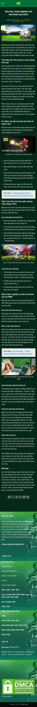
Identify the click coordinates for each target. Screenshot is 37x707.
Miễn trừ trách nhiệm (9, 576)
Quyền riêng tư (7, 566)
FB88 (16, 55)
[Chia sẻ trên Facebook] (13, 497)
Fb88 (8, 590)
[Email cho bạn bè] (20, 497)
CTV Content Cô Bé (22, 20)
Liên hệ (4, 580)
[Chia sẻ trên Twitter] (16, 497)
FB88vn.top (28, 522)
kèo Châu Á (29, 69)
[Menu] (3, 3)
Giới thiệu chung (7, 562)
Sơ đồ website (7, 696)
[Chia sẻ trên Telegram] (27, 497)
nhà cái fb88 (6, 602)
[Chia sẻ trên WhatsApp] (9, 497)
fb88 (3, 590)
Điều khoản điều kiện (9, 571)
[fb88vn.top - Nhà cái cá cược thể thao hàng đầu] (18, 3)
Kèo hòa (5, 45)
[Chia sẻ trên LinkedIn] (24, 497)
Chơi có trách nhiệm (9, 585)
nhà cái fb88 (6, 595)
